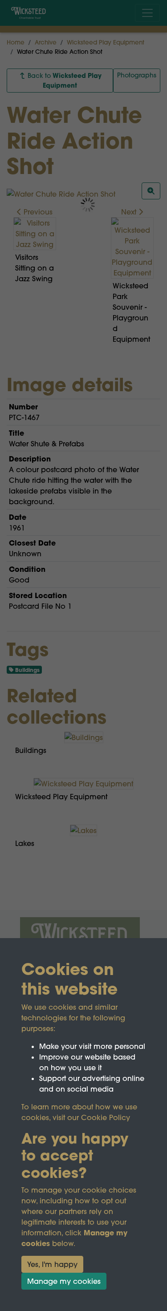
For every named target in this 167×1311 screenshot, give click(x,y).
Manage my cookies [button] (64, 1281)
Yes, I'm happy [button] (52, 1264)
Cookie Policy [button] (105, 1117)
